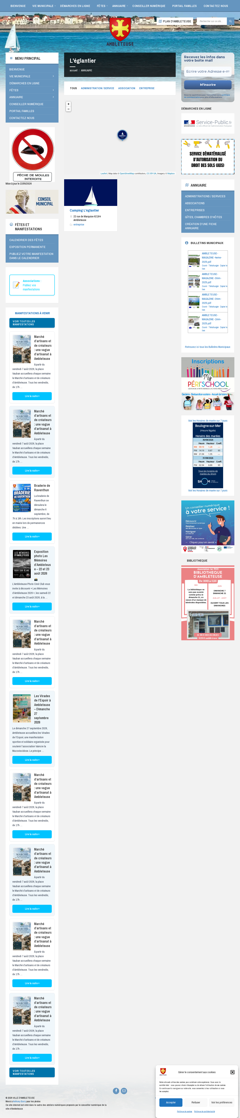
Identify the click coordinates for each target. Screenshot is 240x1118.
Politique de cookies (184, 1111)
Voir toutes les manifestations (24, 323)
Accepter (171, 1102)
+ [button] (69, 104)
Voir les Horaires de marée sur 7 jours (207, 421)
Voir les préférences (221, 1102)
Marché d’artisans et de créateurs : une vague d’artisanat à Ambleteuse (43, 347)
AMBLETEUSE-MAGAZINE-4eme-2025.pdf (212, 258)
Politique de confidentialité (204, 1111)
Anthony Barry (19, 1101)
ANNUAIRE (86, 70)
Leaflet (104, 173)
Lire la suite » (32, 396)
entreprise (146, 88)
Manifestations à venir (32, 313)
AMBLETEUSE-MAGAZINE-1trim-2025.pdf (211, 319)
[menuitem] (18, 5)
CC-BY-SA (151, 173)
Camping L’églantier (84, 210)
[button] (232, 1072)
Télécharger (213, 265)
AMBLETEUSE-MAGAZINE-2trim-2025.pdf (211, 299)
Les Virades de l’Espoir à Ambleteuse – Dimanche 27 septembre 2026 (42, 709)
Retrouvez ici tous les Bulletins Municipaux (207, 347)
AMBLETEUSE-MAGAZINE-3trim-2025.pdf (211, 278)
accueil (73, 70)
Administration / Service (97, 88)
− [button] (69, 109)
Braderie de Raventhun (42, 487)
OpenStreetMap (127, 173)
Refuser (196, 1102)
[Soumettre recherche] (230, 21)
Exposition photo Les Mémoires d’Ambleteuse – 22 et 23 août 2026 (42, 562)
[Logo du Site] (120, 45)
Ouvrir (204, 265)
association (126, 88)
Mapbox (171, 173)
